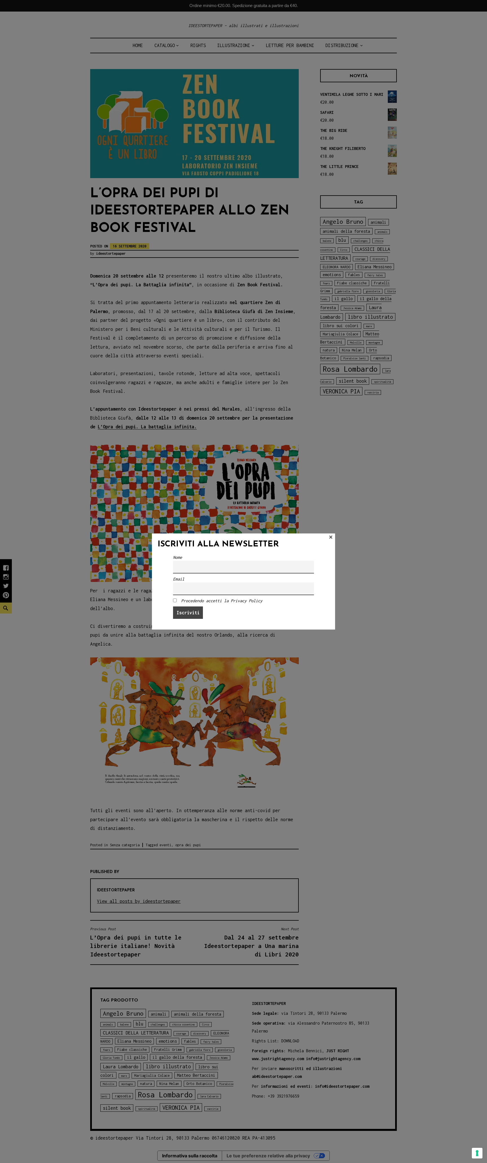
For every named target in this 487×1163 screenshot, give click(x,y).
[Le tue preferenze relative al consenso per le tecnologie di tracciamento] (477, 1153)
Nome (177, 557)
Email (178, 579)
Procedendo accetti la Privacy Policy (221, 600)
